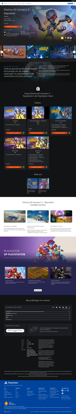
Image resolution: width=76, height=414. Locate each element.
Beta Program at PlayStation (66, 398)
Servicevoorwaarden (53, 389)
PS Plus (15, 3)
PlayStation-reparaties (42, 394)
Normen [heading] (28, 388)
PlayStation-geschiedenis (8, 397)
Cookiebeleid (57, 411)
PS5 (8, 3)
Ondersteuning (28, 3)
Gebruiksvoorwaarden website (45, 411)
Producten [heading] (18, 388)
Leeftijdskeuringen (53, 392)
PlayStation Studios (7, 392)
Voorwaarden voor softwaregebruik (66, 411)
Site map (52, 411)
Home (5, 385)
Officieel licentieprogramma (54, 397)
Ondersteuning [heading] (41, 388)
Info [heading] (5, 388)
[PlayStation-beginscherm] (2, 3)
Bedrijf (5, 395)
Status (39, 392)
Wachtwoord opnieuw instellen (43, 395)
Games (11, 3)
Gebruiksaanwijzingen (42, 398)
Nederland (8, 411)
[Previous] (2, 52)
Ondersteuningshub (41, 389)
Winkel (5, 3)
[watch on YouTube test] (47, 57)
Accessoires (19, 3)
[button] (38, 51)
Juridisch (32, 411)
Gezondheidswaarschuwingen (43, 358)
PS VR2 (17, 392)
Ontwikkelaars (52, 395)
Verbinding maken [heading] (65, 388)
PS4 (16, 391)
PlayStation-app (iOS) (65, 395)
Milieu (28, 389)
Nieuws (23, 3)
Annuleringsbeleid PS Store (54, 391)
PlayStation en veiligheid (42, 391)
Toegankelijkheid (30, 391)
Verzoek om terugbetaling (42, 397)
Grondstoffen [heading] (52, 388)
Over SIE (5, 389)
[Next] (74, 52)
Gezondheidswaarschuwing (54, 394)
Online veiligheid (30, 392)
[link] (15, 276)
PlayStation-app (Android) (65, 397)
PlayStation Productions (8, 394)
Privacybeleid (36, 411)
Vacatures (5, 391)
